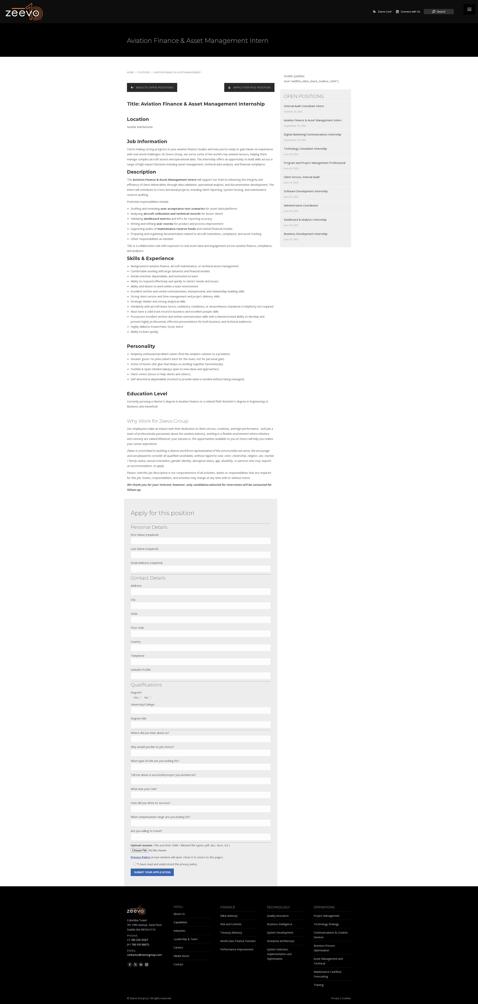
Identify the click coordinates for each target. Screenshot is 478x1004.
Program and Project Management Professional (314, 163)
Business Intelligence (279, 924)
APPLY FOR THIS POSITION (252, 87)
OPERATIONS (324, 907)
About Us (179, 914)
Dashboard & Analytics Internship (305, 219)
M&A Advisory (229, 915)
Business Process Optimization (324, 948)
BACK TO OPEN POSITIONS (154, 87)
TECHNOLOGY (278, 907)
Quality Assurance (278, 915)
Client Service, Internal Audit (302, 177)
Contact (178, 964)
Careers (178, 947)
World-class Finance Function (238, 941)
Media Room (181, 956)
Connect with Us (410, 11)
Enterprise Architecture (280, 941)
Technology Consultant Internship (305, 148)
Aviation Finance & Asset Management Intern (313, 120)
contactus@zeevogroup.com (144, 955)
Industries (179, 930)
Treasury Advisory (231, 932)
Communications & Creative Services (331, 935)
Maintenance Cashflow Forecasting (327, 974)
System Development (280, 932)
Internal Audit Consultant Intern (304, 106)
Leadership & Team (186, 939)
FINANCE (227, 907)
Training (318, 985)
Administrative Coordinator (301, 205)
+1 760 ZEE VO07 (137, 940)
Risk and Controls (230, 924)
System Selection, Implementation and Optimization (279, 954)
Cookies (346, 998)
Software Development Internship (306, 191)
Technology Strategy (326, 924)
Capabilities (180, 922)
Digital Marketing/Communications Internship (312, 134)
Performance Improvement (236, 949)
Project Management (326, 915)
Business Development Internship (306, 234)
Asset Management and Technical (328, 961)
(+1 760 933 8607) (138, 944)
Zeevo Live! (385, 11)
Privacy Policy (140, 857)
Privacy (335, 998)
